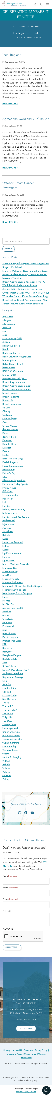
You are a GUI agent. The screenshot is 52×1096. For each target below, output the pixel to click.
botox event (8, 368)
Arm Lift (6, 328)
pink (4, 630)
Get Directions (26, 1028)
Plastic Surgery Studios (26, 1092)
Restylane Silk (9, 659)
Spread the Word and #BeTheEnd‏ (25, 119)
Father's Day (9, 473)
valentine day (9, 746)
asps (4, 335)
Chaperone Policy (14, 1054)
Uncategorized (10, 728)
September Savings (12, 677)
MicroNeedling (10, 572)
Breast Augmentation (13, 382)
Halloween (7, 499)
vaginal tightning (10, 743)
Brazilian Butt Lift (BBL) (14, 379)
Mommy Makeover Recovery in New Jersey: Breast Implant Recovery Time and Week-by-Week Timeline (26, 275)
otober (6, 615)
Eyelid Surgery (10, 462)
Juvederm (7, 532)
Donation (7, 440)
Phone (10, 899)
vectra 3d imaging (11, 757)
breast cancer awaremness (16, 389)
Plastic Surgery (10, 637)
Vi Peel (6, 761)
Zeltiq (5, 779)
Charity (6, 411)
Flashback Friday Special (15, 484)
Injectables (8, 524)
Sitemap (7, 1050)
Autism (6, 342)
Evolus (5, 455)
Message (7, 911)
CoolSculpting (9, 419)
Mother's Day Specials (14, 590)
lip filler (6, 557)
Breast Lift (7, 400)
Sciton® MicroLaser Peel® (15, 670)
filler (4, 477)
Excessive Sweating (12, 459)
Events (5, 451)
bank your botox (11, 346)
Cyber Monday (10, 426)
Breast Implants (10, 397)
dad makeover (10, 430)
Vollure (6, 768)
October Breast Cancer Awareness (18, 186)
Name (10, 876)
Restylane (7, 652)
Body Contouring (11, 353)
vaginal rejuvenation (12, 739)
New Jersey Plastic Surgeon (17, 593)
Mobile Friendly (10, 579)
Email (10, 888)
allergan (6, 320)
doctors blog (9, 437)
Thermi (6, 703)
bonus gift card (10, 360)
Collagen (7, 415)
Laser (5, 539)
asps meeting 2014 (12, 339)
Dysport (6, 448)
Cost (4, 422)
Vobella (6, 765)
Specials (6, 692)
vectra (5, 754)
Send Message (11, 947)
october (6, 612)
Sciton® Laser (9, 666)
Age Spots (7, 317)
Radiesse (7, 648)
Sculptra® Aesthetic (12, 674)
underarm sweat (11, 735)
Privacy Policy (41, 1050)
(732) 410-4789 (32, 27)
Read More (9, 104)
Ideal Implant (11, 55)
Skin (4, 681)
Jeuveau (6, 528)
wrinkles (6, 776)
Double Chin (9, 444)
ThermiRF (7, 706)
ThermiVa (7, 714)
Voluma (6, 772)
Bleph (5, 349)
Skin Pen (6, 684)
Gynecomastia (10, 495)
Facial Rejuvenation (12, 466)
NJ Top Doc (8, 604)
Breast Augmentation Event (16, 386)
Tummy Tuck (9, 725)
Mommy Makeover (12, 583)
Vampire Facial (10, 750)
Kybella (6, 535)
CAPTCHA (8, 929)
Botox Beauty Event (12, 364)
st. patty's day (9, 695)
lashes (5, 546)
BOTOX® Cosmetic (12, 371)
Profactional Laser (11, 641)
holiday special (10, 513)
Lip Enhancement (11, 553)
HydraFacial (8, 521)
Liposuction (8, 561)
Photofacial (8, 626)
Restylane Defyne (11, 655)
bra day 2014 (9, 375)
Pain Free (7, 623)
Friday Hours (9, 488)
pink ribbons (9, 634)
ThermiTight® (9, 710)
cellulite (6, 408)
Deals (5, 433)
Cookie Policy (30, 1054)
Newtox (6, 601)
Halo (4, 502)
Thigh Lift (7, 717)
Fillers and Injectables (13, 481)
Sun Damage (9, 699)
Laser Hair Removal (12, 542)
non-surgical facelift (12, 608)
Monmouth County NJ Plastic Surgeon (22, 586)
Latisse (6, 550)
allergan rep (8, 324)
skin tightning (9, 688)
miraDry (6, 575)
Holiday (6, 506)
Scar (4, 663)
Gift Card (7, 491)
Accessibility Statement (23, 1050)
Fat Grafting (8, 470)
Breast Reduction (11, 404)
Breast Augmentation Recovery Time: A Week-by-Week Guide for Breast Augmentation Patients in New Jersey (23, 286)
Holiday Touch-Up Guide (15, 517)
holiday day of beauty (13, 510)
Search (8, 249)
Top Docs (7, 721)
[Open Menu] (47, 4)
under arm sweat (11, 732)
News (5, 597)
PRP (4, 644)
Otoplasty (7, 619)
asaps (5, 331)
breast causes (9, 393)
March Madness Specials (15, 564)
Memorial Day (9, 568)
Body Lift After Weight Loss (16, 357)
